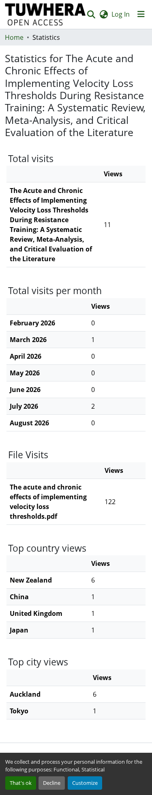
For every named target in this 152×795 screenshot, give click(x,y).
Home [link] (14, 37)
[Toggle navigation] (141, 14)
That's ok (21, 782)
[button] (45, 14)
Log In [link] (120, 14)
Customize (85, 782)
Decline (51, 782)
